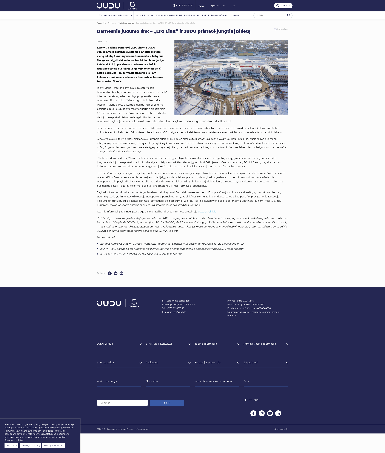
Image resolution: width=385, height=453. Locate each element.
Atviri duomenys (107, 381)
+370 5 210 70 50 (184, 5)
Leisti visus (11, 445)
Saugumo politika (14, 440)
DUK (246, 381)
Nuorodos (152, 381)
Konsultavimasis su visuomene (213, 381)
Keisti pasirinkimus (54, 445)
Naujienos (112, 23)
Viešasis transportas (126, 23)
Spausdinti (282, 29)
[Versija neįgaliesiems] (202, 5)
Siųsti (167, 402)
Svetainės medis (281, 429)
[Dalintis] (121, 273)
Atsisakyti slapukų (30, 445)
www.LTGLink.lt (207, 211)
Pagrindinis (101, 23)
